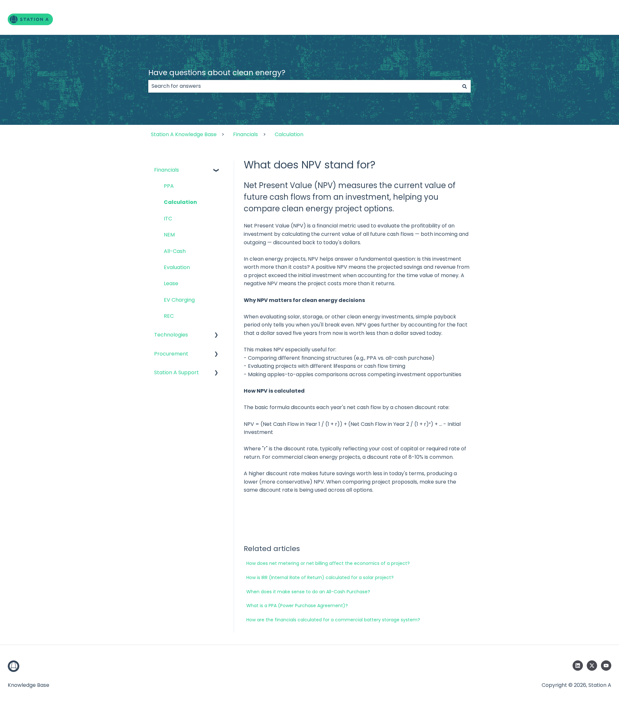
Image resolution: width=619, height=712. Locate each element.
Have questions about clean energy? (216, 72)
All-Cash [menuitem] (175, 251)
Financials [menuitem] (166, 170)
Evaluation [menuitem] (177, 267)
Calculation (289, 134)
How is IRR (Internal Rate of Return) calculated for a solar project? (320, 577)
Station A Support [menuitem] (176, 372)
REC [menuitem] (169, 316)
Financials (245, 134)
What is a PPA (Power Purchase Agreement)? (297, 605)
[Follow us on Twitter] (592, 665)
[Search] (464, 86)
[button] (216, 170)
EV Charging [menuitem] (179, 300)
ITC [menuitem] (168, 218)
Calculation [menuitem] (180, 202)
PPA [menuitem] (169, 186)
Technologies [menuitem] (171, 334)
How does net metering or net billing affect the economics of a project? (328, 563)
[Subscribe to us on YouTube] (606, 665)
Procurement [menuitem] (171, 353)
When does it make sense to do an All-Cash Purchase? (308, 591)
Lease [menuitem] (171, 283)
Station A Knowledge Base (184, 134)
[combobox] (303, 86)
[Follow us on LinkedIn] (578, 665)
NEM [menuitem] (169, 234)
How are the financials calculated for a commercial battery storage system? (333, 620)
